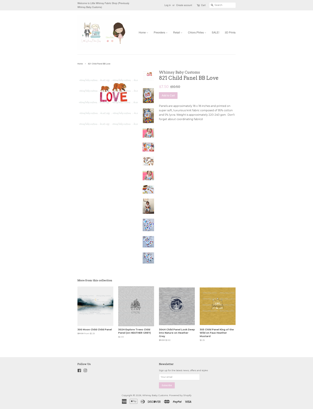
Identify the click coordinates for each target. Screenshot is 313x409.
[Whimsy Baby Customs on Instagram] (85, 371)
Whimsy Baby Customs (155, 395)
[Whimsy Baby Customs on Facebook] (79, 371)
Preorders (160, 32)
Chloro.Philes (196, 32)
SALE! (215, 32)
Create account (184, 5)
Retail (177, 32)
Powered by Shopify (180, 395)
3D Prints (230, 32)
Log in (167, 5)
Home (142, 32)
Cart (203, 5)
